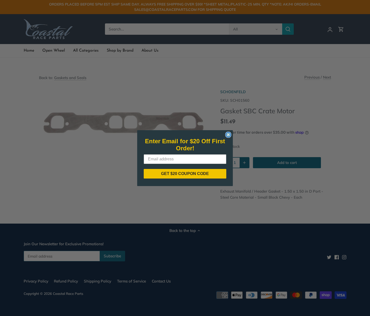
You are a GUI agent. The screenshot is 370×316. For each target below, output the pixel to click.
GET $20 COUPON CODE (185, 173)
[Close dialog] (228, 134)
